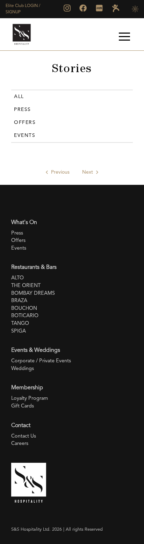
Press (22, 109)
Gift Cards (22, 406)
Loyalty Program (29, 398)
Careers (19, 443)
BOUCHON (24, 308)
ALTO (17, 278)
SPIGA (18, 331)
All (19, 96)
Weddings (22, 368)
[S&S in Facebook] (83, 8)
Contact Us (23, 436)
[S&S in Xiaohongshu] (99, 8)
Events (24, 135)
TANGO (20, 323)
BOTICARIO (24, 316)
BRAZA (19, 301)
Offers (25, 122)
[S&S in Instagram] (67, 8)
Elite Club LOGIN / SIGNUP (23, 9)
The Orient (26, 285)
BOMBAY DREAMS (33, 293)
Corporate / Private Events (41, 361)
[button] (124, 36)
